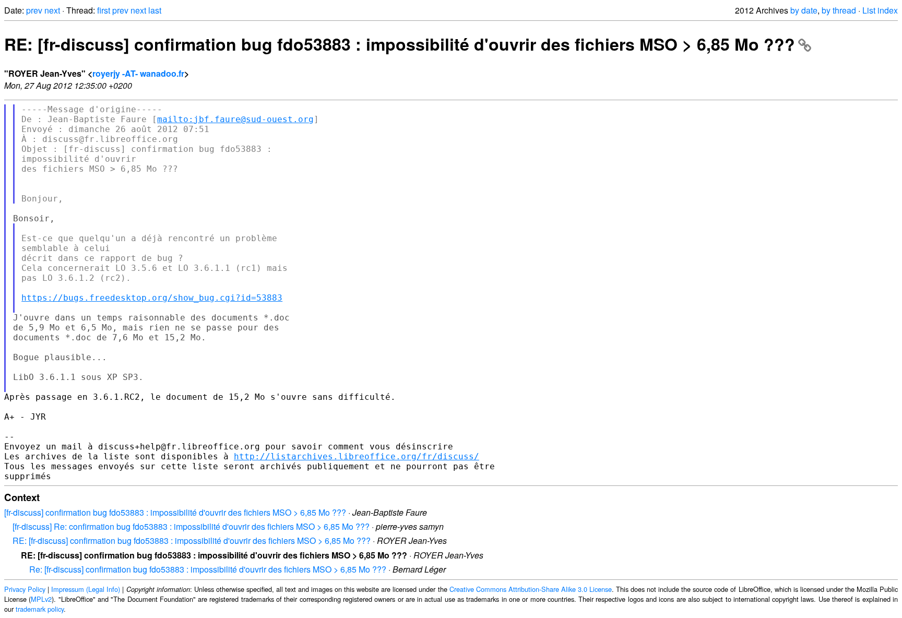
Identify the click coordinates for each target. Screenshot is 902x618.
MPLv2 (41, 599)
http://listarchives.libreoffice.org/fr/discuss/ (356, 456)
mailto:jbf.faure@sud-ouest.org (235, 119)
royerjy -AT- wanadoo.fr (138, 73)
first (103, 10)
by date (803, 10)
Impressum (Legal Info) (85, 589)
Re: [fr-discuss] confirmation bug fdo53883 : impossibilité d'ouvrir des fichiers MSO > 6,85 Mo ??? (207, 569)
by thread (839, 10)
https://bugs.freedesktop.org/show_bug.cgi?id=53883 (151, 298)
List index (880, 10)
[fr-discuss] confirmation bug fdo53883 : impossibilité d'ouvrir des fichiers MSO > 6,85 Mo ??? (175, 512)
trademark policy (40, 609)
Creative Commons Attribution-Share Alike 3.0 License (530, 589)
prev (34, 10)
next (52, 10)
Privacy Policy (24, 589)
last (154, 10)
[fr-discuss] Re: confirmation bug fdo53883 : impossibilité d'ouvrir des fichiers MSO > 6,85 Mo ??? (191, 526)
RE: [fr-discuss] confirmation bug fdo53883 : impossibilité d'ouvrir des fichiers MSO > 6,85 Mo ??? (399, 44)
